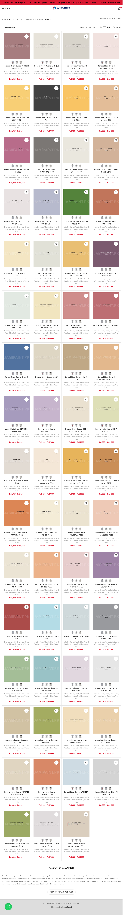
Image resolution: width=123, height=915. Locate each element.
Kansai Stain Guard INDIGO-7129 (17, 378)
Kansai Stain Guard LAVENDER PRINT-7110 (17, 430)
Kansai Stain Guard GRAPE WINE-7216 (106, 274)
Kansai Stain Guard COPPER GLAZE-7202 (106, 170)
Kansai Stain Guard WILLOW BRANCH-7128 (17, 845)
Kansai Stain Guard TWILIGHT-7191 (46, 793)
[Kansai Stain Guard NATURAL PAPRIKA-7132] (17, 513)
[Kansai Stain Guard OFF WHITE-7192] (47, 513)
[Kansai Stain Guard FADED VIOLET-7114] (47, 202)
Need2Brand (67, 907)
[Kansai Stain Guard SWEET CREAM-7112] (106, 720)
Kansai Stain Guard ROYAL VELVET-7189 (106, 585)
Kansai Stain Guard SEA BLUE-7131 (46, 637)
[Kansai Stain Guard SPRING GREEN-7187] (47, 720)
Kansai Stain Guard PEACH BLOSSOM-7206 (106, 533)
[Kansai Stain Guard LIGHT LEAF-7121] (106, 409)
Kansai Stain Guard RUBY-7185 (17, 637)
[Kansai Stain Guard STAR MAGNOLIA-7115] (76, 720)
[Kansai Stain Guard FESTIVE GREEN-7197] (76, 202)
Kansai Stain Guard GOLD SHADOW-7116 (76, 274)
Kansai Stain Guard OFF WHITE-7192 (46, 533)
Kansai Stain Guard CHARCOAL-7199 (46, 170)
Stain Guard (25, 71)
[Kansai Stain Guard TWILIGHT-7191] (47, 772)
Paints (17, 71)
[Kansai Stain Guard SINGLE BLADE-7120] (17, 669)
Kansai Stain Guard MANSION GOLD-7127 (106, 482)
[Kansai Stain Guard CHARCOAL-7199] (47, 150)
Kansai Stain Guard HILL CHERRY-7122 (76, 326)
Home (4, 19)
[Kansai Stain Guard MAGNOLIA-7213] (47, 461)
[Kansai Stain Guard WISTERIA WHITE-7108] (47, 824)
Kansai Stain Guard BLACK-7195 (46, 119)
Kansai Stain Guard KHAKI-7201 (76, 378)
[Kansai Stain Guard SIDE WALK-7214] (106, 617)
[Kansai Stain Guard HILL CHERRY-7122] (76, 305)
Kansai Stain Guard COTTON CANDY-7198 (16, 222)
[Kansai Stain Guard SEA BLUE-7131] (47, 617)
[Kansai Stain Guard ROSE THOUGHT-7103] (76, 565)
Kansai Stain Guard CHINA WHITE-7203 (76, 170)
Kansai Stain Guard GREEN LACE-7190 (16, 326)
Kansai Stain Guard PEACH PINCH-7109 (16, 585)
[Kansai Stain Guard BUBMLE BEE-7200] (76, 98)
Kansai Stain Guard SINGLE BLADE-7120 (16, 689)
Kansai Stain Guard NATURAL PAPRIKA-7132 (16, 533)
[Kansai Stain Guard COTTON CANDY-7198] (17, 202)
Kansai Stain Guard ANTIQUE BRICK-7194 (16, 67)
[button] (8, 906)
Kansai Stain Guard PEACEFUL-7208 (76, 533)
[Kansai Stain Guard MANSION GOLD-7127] (106, 461)
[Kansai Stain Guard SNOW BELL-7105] (76, 669)
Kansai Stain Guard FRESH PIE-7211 (17, 274)
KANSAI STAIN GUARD (34, 19)
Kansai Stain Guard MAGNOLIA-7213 (46, 482)
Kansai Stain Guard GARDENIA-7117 (46, 274)
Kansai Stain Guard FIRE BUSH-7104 (106, 222)
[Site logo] (61, 8)
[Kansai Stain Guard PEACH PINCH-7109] (17, 565)
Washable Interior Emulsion (14, 74)
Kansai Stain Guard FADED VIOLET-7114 (46, 222)
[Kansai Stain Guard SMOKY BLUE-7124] (47, 669)
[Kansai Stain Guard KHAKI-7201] (76, 357)
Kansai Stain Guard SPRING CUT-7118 (16, 741)
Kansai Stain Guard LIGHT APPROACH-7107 (76, 430)
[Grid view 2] (101, 27)
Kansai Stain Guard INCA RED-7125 (106, 326)
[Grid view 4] (108, 27)
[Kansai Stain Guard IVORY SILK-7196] (47, 357)
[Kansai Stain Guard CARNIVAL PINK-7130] (17, 150)
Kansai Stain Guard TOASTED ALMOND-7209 (16, 793)
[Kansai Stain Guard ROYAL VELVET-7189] (106, 565)
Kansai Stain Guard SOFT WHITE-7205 (106, 689)
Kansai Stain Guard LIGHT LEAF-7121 (106, 430)
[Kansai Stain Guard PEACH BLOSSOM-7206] (106, 513)
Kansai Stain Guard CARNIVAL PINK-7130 (17, 170)
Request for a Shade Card (61, 892)
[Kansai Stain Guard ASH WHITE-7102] (76, 46)
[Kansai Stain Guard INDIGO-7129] (17, 357)
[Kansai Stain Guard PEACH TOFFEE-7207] (47, 565)
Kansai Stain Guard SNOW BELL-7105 (76, 689)
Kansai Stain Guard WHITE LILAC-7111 (106, 793)
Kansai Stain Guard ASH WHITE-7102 (76, 67)
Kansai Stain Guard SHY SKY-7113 (76, 637)
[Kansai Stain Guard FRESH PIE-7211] (17, 254)
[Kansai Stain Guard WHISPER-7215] (76, 772)
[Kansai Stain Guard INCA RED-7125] (106, 305)
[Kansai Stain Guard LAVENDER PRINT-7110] (17, 409)
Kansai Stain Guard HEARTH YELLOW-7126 (46, 326)
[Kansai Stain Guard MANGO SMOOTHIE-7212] (76, 461)
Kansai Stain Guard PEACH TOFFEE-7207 (46, 585)
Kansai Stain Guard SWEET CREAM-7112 (106, 741)
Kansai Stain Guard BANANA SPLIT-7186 (17, 119)
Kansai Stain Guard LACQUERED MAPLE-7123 (106, 378)
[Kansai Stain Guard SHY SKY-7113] (76, 617)
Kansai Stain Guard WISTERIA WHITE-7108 (46, 845)
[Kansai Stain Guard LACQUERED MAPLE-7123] (106, 357)
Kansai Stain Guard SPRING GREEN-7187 (46, 741)
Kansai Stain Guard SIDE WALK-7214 (106, 637)
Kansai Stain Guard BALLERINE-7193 (106, 67)
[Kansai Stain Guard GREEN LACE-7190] (17, 305)
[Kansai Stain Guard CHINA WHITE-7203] (76, 150)
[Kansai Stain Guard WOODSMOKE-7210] (76, 824)
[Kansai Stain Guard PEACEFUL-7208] (76, 513)
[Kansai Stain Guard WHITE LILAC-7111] (106, 772)
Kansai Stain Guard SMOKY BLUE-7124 (46, 689)
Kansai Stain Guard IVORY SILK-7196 (46, 378)
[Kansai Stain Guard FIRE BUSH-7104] (106, 202)
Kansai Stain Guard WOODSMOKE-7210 (76, 845)
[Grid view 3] (104, 27)
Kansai (19, 19)
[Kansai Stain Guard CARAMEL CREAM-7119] (106, 98)
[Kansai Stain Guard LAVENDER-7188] (47, 409)
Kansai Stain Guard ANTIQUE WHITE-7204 (46, 67)
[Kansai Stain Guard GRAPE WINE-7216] (106, 254)
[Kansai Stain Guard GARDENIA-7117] (47, 254)
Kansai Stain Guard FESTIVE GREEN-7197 (76, 222)
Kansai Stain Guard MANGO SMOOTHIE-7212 (76, 482)
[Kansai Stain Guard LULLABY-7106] (17, 461)
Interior (6, 71)
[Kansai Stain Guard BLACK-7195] (47, 98)
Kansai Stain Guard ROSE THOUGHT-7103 (76, 585)
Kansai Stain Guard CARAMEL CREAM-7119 (106, 119)
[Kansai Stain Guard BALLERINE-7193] (106, 46)
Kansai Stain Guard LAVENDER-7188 (46, 430)
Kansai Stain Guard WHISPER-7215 (76, 793)
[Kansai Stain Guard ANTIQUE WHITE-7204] (47, 46)
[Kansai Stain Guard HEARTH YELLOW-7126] (47, 305)
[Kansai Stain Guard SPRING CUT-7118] (17, 720)
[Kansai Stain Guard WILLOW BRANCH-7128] (17, 824)
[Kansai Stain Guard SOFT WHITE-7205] (106, 669)
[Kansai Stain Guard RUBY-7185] (17, 617)
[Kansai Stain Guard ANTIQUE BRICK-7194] (17, 46)
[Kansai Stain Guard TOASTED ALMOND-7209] (17, 772)
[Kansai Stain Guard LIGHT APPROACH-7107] (76, 409)
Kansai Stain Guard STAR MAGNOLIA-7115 (76, 741)
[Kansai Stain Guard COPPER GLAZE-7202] (106, 150)
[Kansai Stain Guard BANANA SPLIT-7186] (17, 98)
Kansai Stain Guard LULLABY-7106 (16, 482)
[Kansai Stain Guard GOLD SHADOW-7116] (76, 254)
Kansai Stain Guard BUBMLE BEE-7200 (76, 119)
